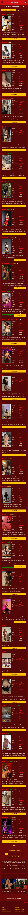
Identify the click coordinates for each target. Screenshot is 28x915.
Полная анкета (14, 38)
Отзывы (22, 909)
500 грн (20, 53)
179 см (20, 821)
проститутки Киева (18, 861)
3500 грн (21, 25)
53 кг (20, 216)
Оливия (6, 598)
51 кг (20, 604)
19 (19, 100)
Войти (3, 907)
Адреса (21, 907)
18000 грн (21, 274)
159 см (20, 130)
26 (19, 377)
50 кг (20, 21)
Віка (5, 14)
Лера (5, 625)
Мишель (6, 789)
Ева (5, 181)
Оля (5, 570)
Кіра (5, 542)
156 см (20, 18)
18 (19, 156)
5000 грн (21, 358)
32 (19, 791)
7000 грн (21, 192)
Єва (5, 458)
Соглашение (17, 912)
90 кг (20, 684)
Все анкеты (22, 10)
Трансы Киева (17, 909)
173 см (20, 186)
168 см (20, 158)
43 (19, 16)
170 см (20, 710)
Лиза (5, 291)
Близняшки (7, 263)
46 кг (20, 160)
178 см (20, 793)
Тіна (5, 402)
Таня (5, 486)
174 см (20, 407)
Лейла (5, 652)
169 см (20, 295)
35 (19, 544)
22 (19, 211)
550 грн (20, 581)
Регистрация (4, 909)
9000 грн (21, 302)
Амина (6, 153)
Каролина (6, 98)
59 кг (20, 712)
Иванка (6, 817)
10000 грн (21, 662)
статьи (22, 911)
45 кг (20, 740)
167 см (20, 46)
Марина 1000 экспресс (14, 902)
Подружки (7, 761)
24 (19, 44)
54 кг (20, 270)
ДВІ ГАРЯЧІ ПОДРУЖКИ (10, 319)
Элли (5, 733)
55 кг (20, 576)
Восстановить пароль (6, 911)
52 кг (20, 381)
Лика (5, 209)
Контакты (22, 912)
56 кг (20, 104)
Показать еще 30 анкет (14, 850)
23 (19, 293)
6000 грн (21, 248)
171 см (20, 379)
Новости (16, 911)
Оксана (6, 70)
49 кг (20, 243)
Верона (6, 126)
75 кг (20, 76)
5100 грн (21, 81)
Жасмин (6, 237)
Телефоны (17, 907)
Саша (5, 678)
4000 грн (21, 744)
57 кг (20, 297)
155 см (20, 518)
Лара (5, 42)
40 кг (20, 520)
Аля (5, 375)
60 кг (20, 132)
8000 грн (21, 164)
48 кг (20, 188)
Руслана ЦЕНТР (23, 902)
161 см (20, 74)
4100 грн (21, 137)
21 (19, 184)
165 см (20, 102)
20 (19, 239)
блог (19, 911)
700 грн (20, 469)
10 (18, 856)
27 (19, 708)
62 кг (20, 48)
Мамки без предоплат (10, 705)
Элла (5, 347)
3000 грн (21, 330)
